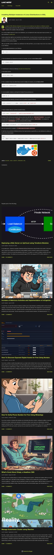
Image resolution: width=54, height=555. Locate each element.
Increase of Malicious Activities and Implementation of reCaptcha (26, 300)
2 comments (9, 371)
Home (3, 5)
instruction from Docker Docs (24, 68)
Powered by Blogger (27, 551)
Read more (49, 257)
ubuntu (15, 160)
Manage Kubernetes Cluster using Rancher (18, 529)
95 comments (9, 257)
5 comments (9, 429)
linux (11, 160)
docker (7, 160)
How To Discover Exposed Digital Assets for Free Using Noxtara (26, 357)
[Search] (48, 2)
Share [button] (49, 160)
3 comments (9, 314)
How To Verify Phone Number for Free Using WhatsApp (22, 415)
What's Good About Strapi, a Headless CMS (18, 472)
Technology (10, 5)
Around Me (18, 5)
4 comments (9, 486)
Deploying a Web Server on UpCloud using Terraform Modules (25, 243)
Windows (20, 160)
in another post (12, 34)
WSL (24, 160)
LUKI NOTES (6, 2)
